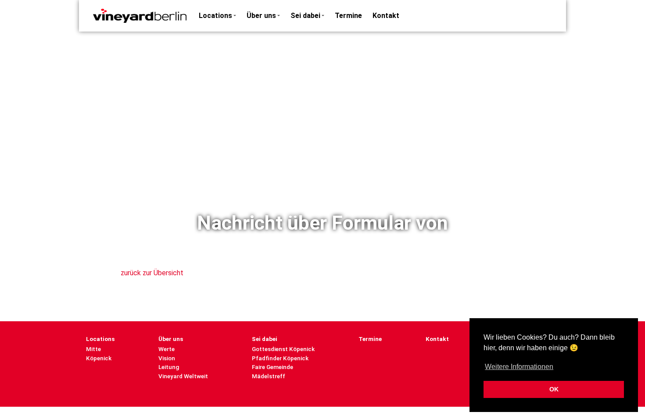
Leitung (168, 366)
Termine (348, 15)
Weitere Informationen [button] (519, 366)
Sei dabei (305, 15)
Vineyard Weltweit (183, 376)
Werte (166, 348)
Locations (215, 15)
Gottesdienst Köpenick (283, 348)
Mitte (93, 348)
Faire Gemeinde (272, 366)
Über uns (261, 15)
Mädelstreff (268, 376)
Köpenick (98, 358)
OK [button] (554, 389)
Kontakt (386, 15)
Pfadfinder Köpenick (280, 358)
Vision (166, 358)
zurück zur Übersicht (152, 273)
